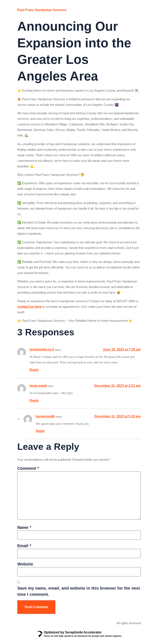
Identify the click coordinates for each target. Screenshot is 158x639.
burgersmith (45, 416)
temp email (38, 385)
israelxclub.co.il (42, 349)
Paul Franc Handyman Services (41, 10)
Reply (34, 370)
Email (24, 545)
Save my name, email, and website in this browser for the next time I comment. (78, 591)
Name (24, 527)
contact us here (29, 306)
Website (25, 564)
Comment (28, 468)
